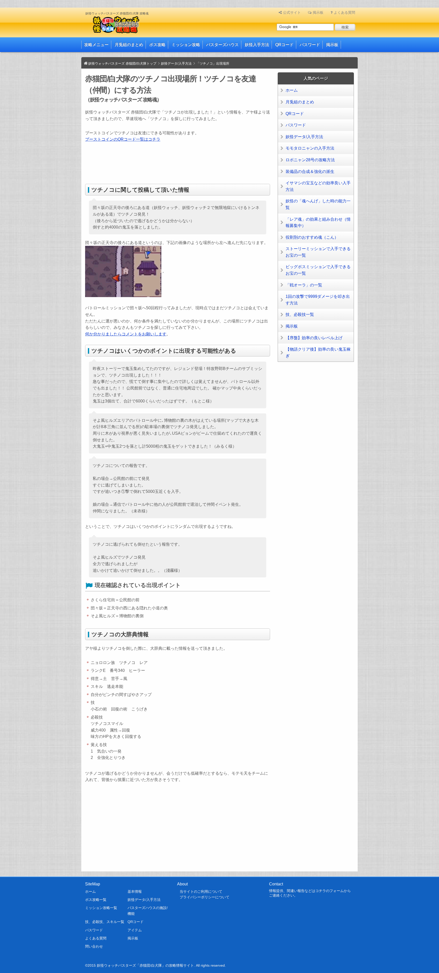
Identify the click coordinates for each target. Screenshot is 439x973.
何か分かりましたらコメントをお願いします (125, 334)
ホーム (292, 90)
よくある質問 (344, 12)
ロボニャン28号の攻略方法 (310, 160)
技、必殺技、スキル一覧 (104, 922)
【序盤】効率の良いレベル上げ (314, 338)
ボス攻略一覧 (95, 900)
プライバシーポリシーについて (204, 897)
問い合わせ (94, 946)
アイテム (135, 930)
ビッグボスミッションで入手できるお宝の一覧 (318, 270)
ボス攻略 (157, 44)
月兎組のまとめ (129, 44)
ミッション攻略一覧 (101, 908)
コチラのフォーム (329, 891)
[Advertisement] (177, 164)
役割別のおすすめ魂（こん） (312, 237)
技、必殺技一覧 (300, 314)
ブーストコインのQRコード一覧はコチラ (122, 139)
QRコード (284, 44)
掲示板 (318, 12)
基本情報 (135, 891)
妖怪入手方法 (257, 44)
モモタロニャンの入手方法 (310, 148)
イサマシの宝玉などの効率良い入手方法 (318, 186)
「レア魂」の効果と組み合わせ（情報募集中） (318, 222)
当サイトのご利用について (201, 891)
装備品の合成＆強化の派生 (310, 171)
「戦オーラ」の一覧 (304, 285)
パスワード (310, 44)
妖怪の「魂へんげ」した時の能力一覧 (318, 204)
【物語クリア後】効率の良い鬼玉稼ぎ (318, 352)
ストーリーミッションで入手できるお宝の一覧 (318, 252)
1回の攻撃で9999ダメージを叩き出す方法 (318, 299)
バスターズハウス (222, 44)
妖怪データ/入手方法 (304, 137)
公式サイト (292, 12)
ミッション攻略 (185, 44)
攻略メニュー (96, 44)
